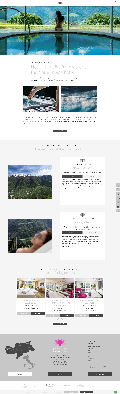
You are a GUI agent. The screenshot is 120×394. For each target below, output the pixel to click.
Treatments (93, 233)
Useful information (93, 345)
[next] (100, 99)
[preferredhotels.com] (95, 385)
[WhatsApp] (115, 392)
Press (89, 350)
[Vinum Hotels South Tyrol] (35, 385)
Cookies (90, 362)
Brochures (91, 348)
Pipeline (92, 176)
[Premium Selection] (24, 386)
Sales (89, 352)
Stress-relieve (72, 233)
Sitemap (90, 357)
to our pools (65, 246)
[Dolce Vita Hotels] (93, 368)
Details (37, 313)
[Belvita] (105, 368)
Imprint (90, 360)
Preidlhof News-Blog (94, 347)
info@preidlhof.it (62, 365)
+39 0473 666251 (62, 363)
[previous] (20, 99)
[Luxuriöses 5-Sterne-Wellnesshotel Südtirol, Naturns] (58, 368)
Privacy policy (91, 358)
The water (72, 176)
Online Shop (91, 343)
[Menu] (4, 3)
